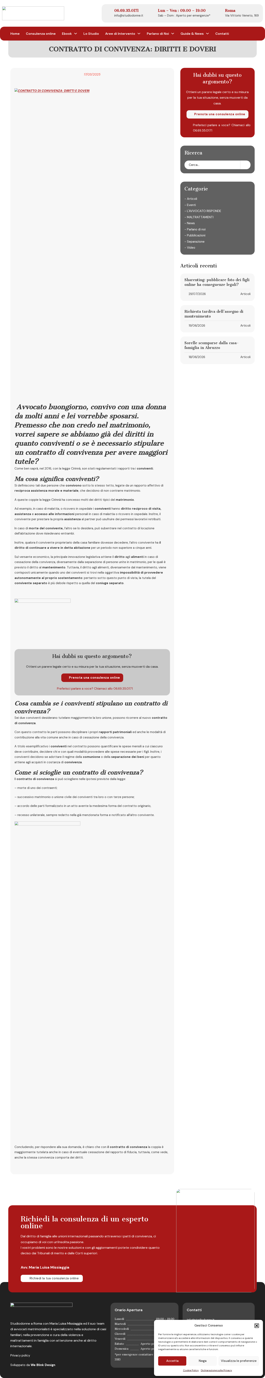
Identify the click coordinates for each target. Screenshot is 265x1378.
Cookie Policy (191, 1370)
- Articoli (190, 199)
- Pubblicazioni (194, 235)
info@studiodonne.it (128, 15)
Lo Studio (91, 33)
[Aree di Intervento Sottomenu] (139, 33)
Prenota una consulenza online (94, 678)
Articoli (245, 294)
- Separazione (194, 241)
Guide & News (192, 33)
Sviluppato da (32, 1365)
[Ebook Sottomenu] (75, 33)
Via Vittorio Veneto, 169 (242, 15)
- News (189, 223)
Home (15, 33)
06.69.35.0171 (123, 689)
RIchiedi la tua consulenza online (54, 1278)
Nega (202, 1361)
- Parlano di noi (195, 229)
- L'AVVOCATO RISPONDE (202, 211)
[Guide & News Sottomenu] (207, 33)
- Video (189, 248)
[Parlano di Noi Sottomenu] (172, 33)
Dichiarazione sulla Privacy (216, 1370)
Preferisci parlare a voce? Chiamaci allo (85, 689)
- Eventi (190, 205)
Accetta (172, 1361)
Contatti (222, 33)
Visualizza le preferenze (239, 1361)
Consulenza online (41, 33)
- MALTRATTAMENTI (198, 217)
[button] (257, 1326)
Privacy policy (20, 1355)
